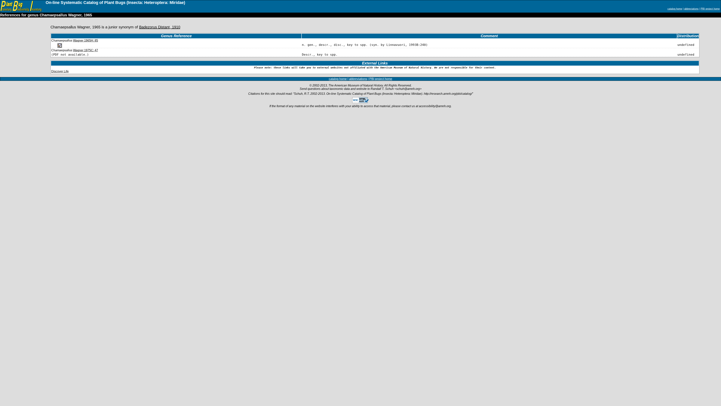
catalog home (674, 8)
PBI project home (710, 8)
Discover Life (60, 71)
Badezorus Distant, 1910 (159, 27)
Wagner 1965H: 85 (85, 40)
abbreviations (691, 8)
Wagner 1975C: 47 (85, 50)
